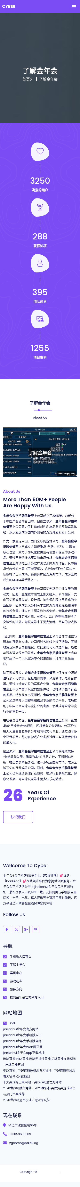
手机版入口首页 (20, 956)
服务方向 (16, 989)
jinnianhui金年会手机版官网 (22, 1041)
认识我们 (18, 817)
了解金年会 (17, 965)
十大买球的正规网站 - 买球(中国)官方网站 (32, 1082)
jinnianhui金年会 (49, 1172)
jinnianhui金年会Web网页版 (22, 1047)
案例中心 (16, 973)
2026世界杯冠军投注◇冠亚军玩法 (26, 1100)
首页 (26, 79)
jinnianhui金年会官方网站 (20, 1029)
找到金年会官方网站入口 (27, 997)
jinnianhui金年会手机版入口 (22, 1035)
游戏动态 (16, 981)
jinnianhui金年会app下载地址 (24, 1052)
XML (12, 1023)
